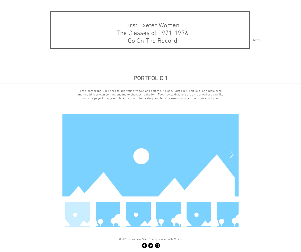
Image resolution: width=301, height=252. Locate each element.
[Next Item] (231, 155)
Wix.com (178, 239)
